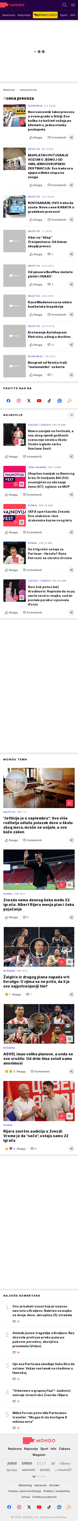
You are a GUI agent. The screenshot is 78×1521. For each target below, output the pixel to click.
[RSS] (69, 401)
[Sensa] (45, 1470)
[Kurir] (12, 1463)
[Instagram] (19, 401)
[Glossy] (65, 1463)
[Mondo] (12, 4)
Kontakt (54, 1485)
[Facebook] (8, 401)
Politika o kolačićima (56, 1491)
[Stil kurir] (53, 1463)
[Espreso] (27, 1463)
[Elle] (41, 1463)
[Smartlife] (28, 1470)
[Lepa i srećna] (11, 1470)
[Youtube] (39, 401)
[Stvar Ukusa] (39, 1476)
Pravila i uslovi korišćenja (25, 1491)
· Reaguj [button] (15, 994)
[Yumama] (63, 1470)
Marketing (25, 1485)
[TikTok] (49, 401)
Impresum (40, 1485)
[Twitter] (29, 401)
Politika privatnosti (44, 1497)
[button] (57, 137)
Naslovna (9, 89)
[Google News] (59, 401)
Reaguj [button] (38, 137)
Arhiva (26, 1497)
